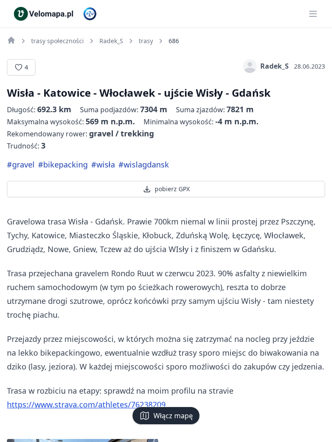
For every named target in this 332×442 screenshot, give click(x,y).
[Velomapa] (11, 40)
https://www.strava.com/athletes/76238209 (86, 404)
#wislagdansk (143, 164)
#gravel (21, 164)
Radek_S (274, 66)
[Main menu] (313, 13)
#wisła (103, 164)
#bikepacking (63, 164)
